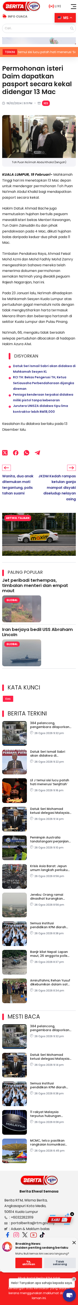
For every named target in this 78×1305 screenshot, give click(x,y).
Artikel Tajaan (17, 518)
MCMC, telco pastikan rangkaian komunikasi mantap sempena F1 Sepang (47, 1142)
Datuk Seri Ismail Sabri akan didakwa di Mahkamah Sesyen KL (47, 753)
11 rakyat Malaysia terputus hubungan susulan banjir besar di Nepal (48, 1114)
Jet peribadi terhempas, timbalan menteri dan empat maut (35, 585)
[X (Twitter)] (5, 452)
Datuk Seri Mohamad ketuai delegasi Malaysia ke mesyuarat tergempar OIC (50, 811)
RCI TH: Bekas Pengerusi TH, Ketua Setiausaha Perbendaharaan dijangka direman (43, 383)
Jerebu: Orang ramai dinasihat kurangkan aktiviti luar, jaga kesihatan (46, 896)
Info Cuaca (17, 16)
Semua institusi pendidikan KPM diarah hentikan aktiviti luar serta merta (50, 925)
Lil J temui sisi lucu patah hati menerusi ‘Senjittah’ (49, 782)
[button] (73, 6)
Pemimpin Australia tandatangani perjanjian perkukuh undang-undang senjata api (49, 839)
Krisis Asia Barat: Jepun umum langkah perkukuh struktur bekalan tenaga (50, 868)
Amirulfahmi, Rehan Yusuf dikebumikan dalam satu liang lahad (50, 982)
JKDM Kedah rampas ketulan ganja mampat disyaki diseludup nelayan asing (57, 488)
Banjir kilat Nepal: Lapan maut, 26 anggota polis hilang (49, 954)
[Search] (72, 28)
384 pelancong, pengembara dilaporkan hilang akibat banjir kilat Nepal (49, 725)
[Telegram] (37, 452)
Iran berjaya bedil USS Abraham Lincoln (37, 632)
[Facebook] (15, 452)
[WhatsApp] (26, 452)
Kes (46, 103)
